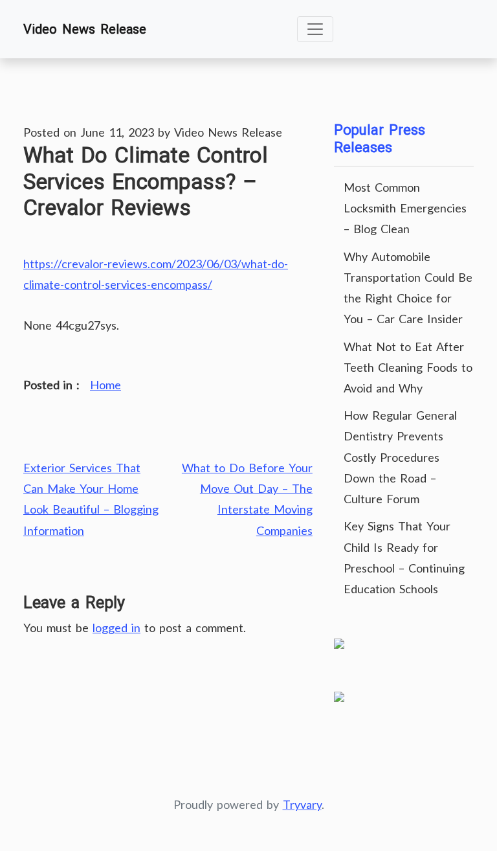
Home (105, 385)
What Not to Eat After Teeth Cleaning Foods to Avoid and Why (408, 367)
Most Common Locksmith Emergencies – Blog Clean (405, 208)
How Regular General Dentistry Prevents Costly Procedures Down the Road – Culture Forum (400, 457)
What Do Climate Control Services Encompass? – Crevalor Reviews (145, 181)
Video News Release (84, 29)
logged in (116, 627)
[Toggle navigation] (315, 29)
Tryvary (302, 804)
